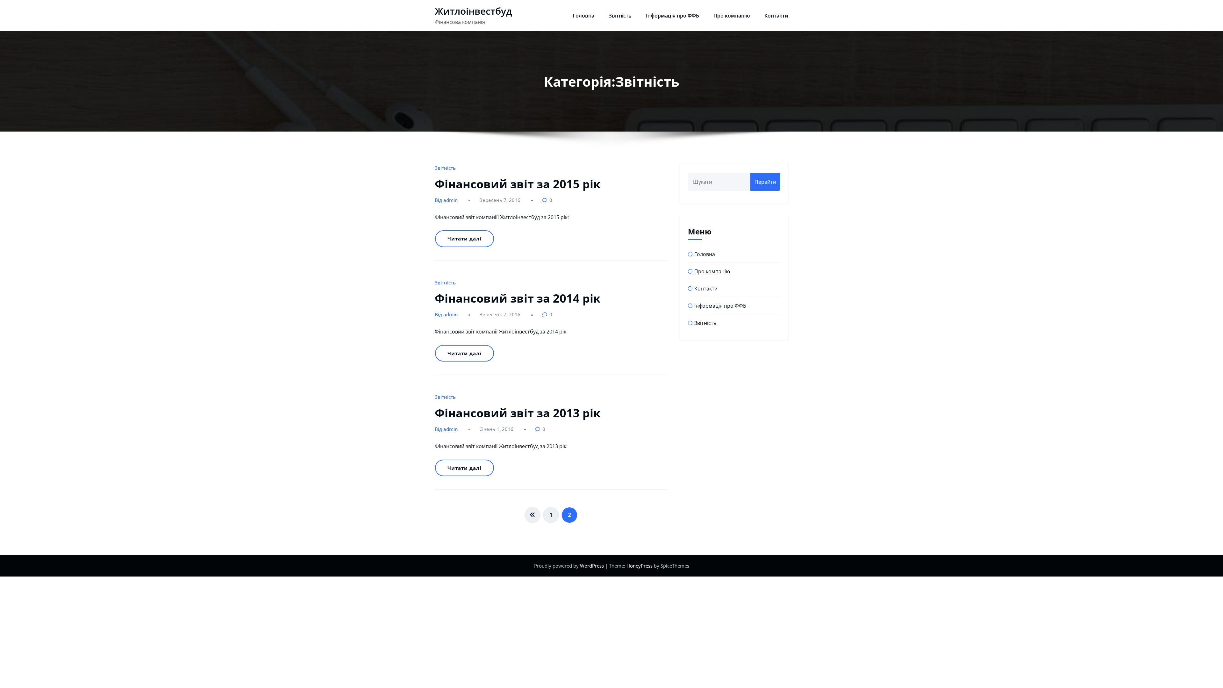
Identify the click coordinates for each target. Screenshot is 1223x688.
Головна (583, 15)
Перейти (765, 181)
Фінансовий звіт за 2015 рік (517, 184)
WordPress (592, 566)
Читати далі (464, 238)
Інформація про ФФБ (672, 15)
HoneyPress (639, 566)
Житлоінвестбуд (473, 11)
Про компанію (731, 15)
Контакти (776, 15)
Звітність (620, 15)
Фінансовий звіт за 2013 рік (517, 413)
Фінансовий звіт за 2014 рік (517, 298)
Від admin (446, 200)
